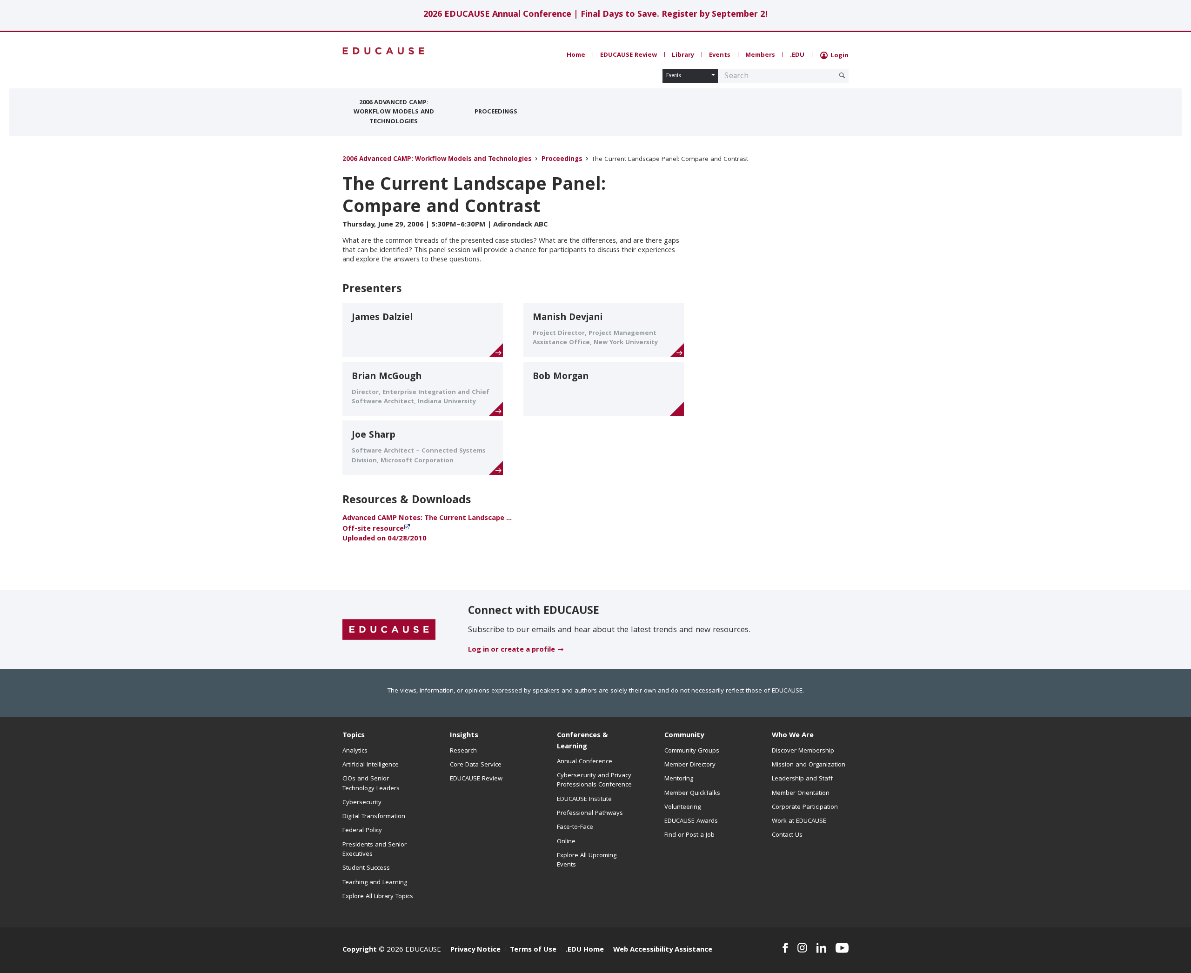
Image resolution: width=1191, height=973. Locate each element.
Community (684, 736)
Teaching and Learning (374, 883)
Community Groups (691, 751)
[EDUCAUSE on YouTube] (842, 947)
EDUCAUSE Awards (691, 821)
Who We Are (793, 736)
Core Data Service (476, 765)
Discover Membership (803, 751)
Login (839, 56)
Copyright (359, 950)
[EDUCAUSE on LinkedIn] (821, 947)
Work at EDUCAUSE (799, 821)
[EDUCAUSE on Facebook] (785, 947)
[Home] (383, 51)
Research (463, 751)
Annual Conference (584, 762)
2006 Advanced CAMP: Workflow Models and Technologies (394, 112)
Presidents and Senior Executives (374, 850)
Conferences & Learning (582, 741)
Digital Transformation (373, 817)
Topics (353, 736)
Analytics (355, 751)
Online (566, 842)
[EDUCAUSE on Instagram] (802, 947)
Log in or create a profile (511, 650)
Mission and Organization (808, 765)
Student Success (366, 868)
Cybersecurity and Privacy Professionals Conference (594, 780)
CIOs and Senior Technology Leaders (371, 783)
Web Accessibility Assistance (662, 950)
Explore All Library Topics (377, 897)
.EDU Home (585, 950)
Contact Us (787, 835)
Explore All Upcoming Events (586, 860)
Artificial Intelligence (370, 765)
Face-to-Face (575, 827)
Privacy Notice (475, 950)
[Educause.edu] (388, 630)
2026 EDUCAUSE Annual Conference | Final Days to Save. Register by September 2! (595, 15)
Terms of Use (533, 950)
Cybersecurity (361, 803)
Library (683, 55)
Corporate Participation (805, 807)
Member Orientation (801, 793)
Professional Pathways (590, 813)
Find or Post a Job (689, 835)
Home (576, 55)
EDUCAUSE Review (628, 55)
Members (760, 55)
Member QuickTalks (692, 793)
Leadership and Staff (802, 779)
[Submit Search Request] (842, 75)
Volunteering (682, 807)
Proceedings (496, 112)
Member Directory (690, 765)
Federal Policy (362, 831)
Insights (464, 736)
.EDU (797, 55)
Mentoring (678, 779)
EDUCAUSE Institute (584, 799)
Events (719, 55)
